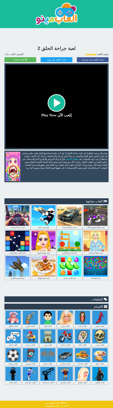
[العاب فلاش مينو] (56, 13)
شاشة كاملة (19, 60)
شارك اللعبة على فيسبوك (93, 60)
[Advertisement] (56, 36)
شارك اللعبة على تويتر (56, 60)
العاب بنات (9, 54)
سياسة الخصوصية (52, 406)
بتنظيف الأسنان (72, 159)
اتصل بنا (65, 406)
